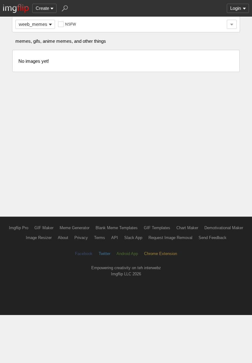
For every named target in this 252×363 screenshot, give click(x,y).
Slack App (133, 237)
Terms (99, 237)
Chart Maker (187, 227)
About (63, 237)
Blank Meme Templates (117, 227)
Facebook (84, 253)
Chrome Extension (160, 253)
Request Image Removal (170, 237)
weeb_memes (33, 24)
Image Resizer (39, 237)
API (114, 237)
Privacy (81, 237)
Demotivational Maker (223, 227)
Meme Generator (74, 227)
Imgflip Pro (18, 227)
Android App (127, 253)
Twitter (104, 253)
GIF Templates (157, 227)
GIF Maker (43, 227)
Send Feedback (212, 237)
